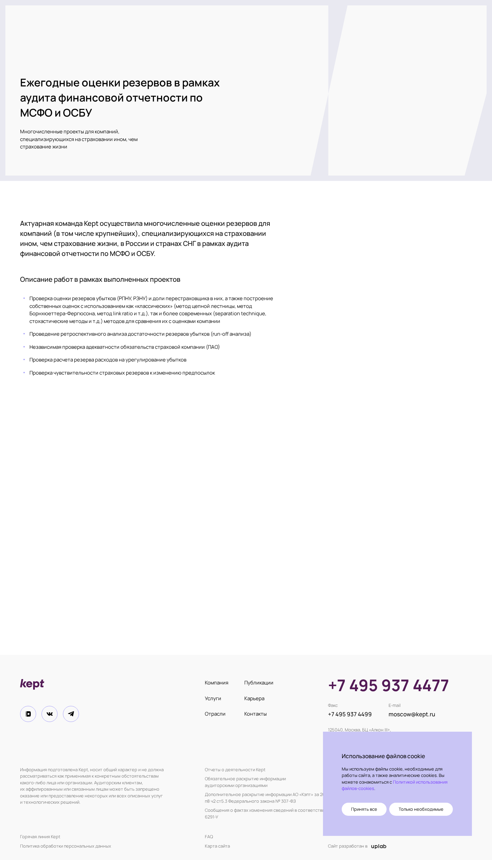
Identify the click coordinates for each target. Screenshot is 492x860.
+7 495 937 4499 (350, 714)
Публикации (258, 682)
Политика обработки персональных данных (65, 846)
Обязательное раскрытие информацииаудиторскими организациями (245, 782)
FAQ (209, 837)
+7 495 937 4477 (388, 685)
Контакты (255, 713)
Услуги (213, 698)
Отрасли (215, 713)
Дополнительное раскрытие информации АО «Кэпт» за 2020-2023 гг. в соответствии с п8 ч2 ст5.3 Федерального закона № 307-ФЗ (294, 797)
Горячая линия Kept (40, 837)
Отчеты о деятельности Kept (235, 770)
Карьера (254, 698)
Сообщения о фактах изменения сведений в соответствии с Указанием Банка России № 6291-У (296, 813)
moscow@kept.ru (412, 714)
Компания (216, 682)
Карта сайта (217, 846)
